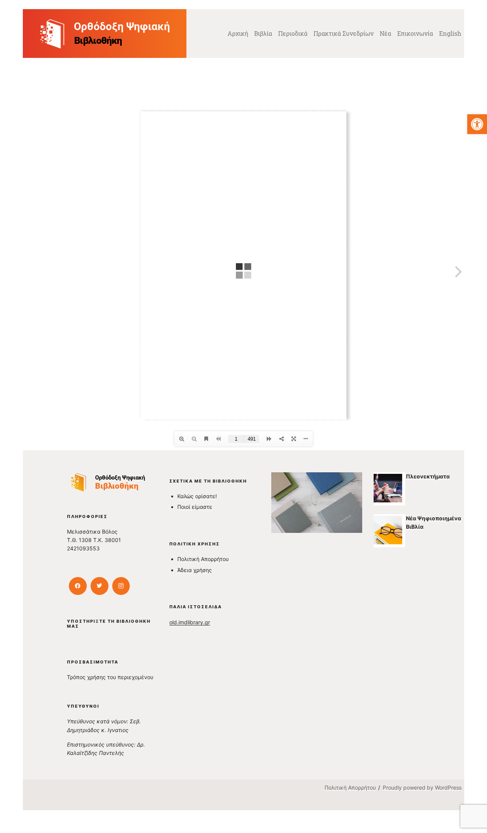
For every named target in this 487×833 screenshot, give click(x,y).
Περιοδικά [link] (292, 33)
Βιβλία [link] (263, 33)
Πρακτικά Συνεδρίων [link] (344, 33)
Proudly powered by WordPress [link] (422, 787)
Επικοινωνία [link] (415, 33)
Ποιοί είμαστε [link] (194, 507)
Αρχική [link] (238, 33)
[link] (477, 124)
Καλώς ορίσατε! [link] (197, 496)
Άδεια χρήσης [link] (194, 570)
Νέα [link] (385, 33)
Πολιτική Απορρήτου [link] (203, 559)
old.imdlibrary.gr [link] (189, 622)
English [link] (450, 33)
